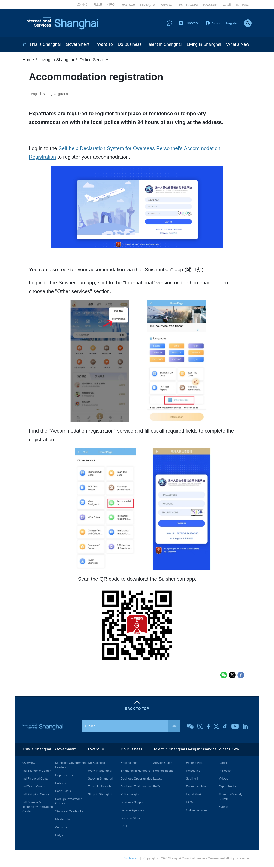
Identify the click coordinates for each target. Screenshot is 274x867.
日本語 (97, 4)
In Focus (225, 770)
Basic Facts (63, 791)
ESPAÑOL (167, 4)
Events (223, 806)
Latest (157, 778)
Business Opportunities (136, 778)
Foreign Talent (163, 770)
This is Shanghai (45, 44)
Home (28, 59)
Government (77, 44)
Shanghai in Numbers (135, 770)
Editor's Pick (129, 762)
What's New (237, 44)
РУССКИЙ (210, 4)
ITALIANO (242, 4)
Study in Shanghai (100, 778)
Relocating (193, 770)
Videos (223, 778)
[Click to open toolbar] (169, 23)
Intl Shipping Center (35, 794)
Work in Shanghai (100, 770)
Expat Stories (195, 794)
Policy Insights (130, 794)
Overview (28, 762)
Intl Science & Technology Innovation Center (37, 807)
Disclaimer (130, 858)
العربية (226, 4)
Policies (60, 783)
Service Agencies (132, 810)
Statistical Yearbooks (69, 811)
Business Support (132, 802)
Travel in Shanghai (100, 786)
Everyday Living (196, 786)
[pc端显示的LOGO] (62, 23)
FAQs (59, 835)
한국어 (111, 4)
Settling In (193, 778)
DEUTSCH (128, 4)
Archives (61, 827)
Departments (64, 775)
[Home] (24, 44)
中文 (85, 4)
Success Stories (131, 818)
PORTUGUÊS (188, 4)
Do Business (129, 44)
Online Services (94, 59)
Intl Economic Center (36, 770)
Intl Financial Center (36, 778)
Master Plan (63, 819)
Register (232, 23)
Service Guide (162, 762)
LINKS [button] (90, 726)
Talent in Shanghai (164, 44)
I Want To (104, 44)
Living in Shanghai (204, 44)
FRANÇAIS (147, 4)
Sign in (216, 23)
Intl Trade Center (33, 786)
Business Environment (136, 786)
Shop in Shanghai (100, 794)
